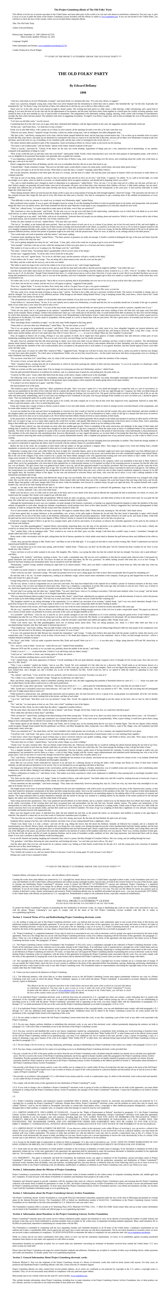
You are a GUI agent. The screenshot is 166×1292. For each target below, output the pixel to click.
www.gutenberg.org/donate (139, 1232)
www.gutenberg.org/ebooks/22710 (52, 46)
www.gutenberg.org (109, 17)
